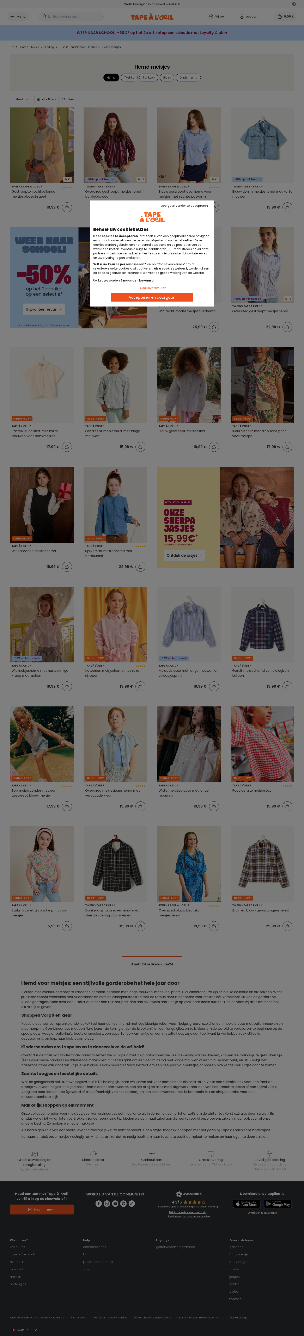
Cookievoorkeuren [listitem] (153, 288)
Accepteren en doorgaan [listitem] (152, 297)
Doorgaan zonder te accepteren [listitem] (184, 206)
